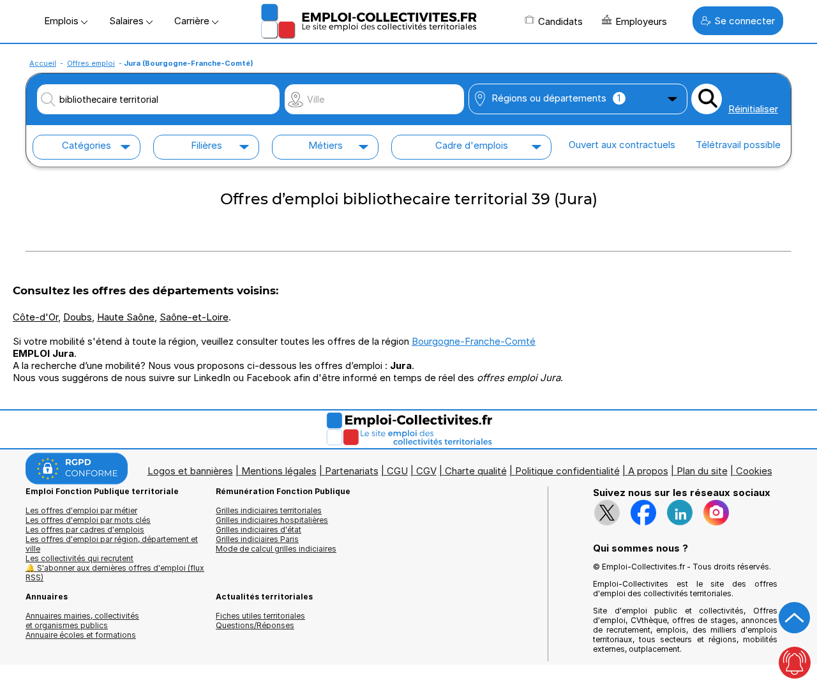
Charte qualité (476, 471)
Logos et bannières (190, 471)
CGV (426, 471)
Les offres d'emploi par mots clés (88, 520)
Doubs (77, 317)
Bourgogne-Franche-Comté (474, 341)
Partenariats (352, 471)
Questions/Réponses (255, 625)
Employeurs (641, 21)
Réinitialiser (753, 109)
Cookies (754, 471)
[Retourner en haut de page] (795, 618)
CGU (397, 471)
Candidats (560, 21)
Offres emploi (91, 63)
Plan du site (702, 471)
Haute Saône (125, 317)
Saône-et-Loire (194, 317)
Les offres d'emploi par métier (81, 510)
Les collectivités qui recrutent (79, 558)
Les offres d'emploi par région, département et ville (112, 543)
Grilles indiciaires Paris (257, 539)
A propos (648, 471)
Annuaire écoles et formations (81, 635)
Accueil (42, 63)
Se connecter (744, 21)
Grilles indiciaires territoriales (269, 510)
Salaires (127, 21)
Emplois (62, 21)
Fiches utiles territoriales (260, 616)
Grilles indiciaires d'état (258, 529)
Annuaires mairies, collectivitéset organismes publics (82, 620)
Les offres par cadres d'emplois (85, 529)
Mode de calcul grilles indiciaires (276, 548)
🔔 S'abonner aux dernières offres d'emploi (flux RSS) (115, 572)
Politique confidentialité (567, 471)
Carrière (193, 21)
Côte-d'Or (35, 317)
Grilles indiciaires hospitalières (272, 520)
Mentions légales (279, 471)
